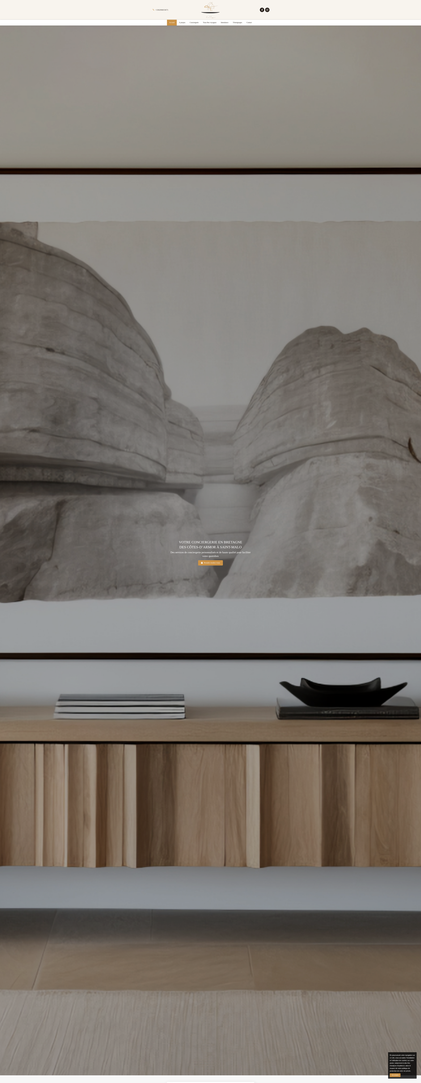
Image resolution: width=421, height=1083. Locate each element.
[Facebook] (262, 10)
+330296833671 (161, 10)
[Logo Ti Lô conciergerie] (210, 18)
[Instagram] (267, 10)
